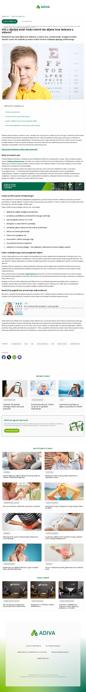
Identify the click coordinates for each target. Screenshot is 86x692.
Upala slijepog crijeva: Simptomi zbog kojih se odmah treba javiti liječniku (21, 475)
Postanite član (11, 430)
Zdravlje (5, 16)
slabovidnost (30, 274)
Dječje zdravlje (18, 16)
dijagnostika (16, 344)
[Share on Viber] (19, 357)
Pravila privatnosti (60, 652)
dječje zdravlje (42, 344)
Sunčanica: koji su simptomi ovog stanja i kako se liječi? (64, 505)
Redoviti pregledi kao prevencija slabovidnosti (23, 125)
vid (32, 344)
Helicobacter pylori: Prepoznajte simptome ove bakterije (20, 536)
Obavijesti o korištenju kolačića (32, 652)
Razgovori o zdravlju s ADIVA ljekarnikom (42, 603)
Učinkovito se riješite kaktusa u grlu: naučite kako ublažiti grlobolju (20, 566)
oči (53, 344)
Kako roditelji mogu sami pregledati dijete (21, 121)
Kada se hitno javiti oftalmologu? (18, 116)
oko (26, 344)
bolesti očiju (62, 344)
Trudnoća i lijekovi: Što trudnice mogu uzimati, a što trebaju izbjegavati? (63, 536)
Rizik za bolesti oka (13, 112)
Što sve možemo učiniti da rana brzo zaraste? (21, 504)
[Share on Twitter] (9, 357)
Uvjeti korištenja (33, 646)
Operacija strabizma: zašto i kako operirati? (20, 149)
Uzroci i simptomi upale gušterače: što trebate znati (64, 566)
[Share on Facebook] (4, 357)
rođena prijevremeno (15, 161)
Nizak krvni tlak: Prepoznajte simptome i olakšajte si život (61, 475)
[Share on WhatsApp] (14, 357)
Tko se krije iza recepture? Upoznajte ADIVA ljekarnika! (14, 603)
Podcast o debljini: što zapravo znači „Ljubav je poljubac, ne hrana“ (69, 604)
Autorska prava (53, 646)
